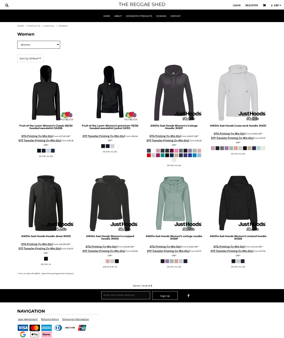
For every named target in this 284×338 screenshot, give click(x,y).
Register (251, 5)
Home (20, 26)
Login (237, 5)
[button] (7, 5)
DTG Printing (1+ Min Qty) (37, 136)
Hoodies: (49, 26)
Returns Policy (50, 319)
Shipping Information (75, 319)
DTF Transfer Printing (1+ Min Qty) (40, 140)
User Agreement (28, 319)
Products (34, 26)
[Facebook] (188, 296)
